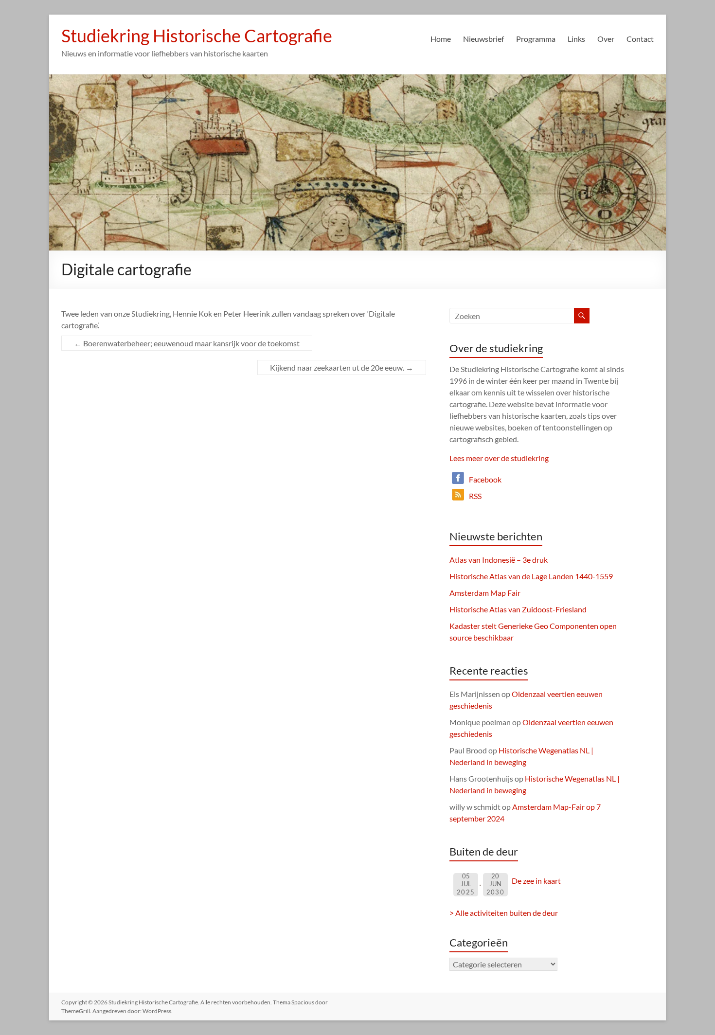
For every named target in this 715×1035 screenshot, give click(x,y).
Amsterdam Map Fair (484, 592)
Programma (535, 38)
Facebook (485, 479)
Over (605, 38)
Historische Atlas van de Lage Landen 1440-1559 (531, 576)
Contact (640, 38)
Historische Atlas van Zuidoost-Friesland (518, 609)
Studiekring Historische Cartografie (196, 35)
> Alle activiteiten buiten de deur (503, 912)
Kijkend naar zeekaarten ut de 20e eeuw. (341, 367)
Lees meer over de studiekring (499, 458)
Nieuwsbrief (483, 38)
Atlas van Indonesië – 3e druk (498, 559)
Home (440, 38)
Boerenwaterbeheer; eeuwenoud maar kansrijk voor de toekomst (187, 343)
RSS (475, 495)
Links (576, 38)
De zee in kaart (536, 880)
